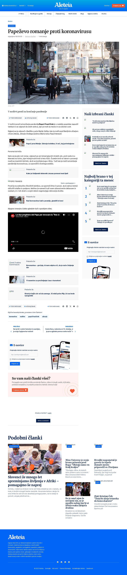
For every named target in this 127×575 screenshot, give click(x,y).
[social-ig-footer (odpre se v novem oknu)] (69, 562)
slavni (69, 446)
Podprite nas (117, 6)
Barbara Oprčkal (30, 36)
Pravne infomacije (65, 568)
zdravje (44, 316)
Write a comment (43, 421)
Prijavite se (15, 364)
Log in (49, 413)
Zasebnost (89, 568)
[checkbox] (10, 359)
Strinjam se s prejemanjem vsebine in (23, 359)
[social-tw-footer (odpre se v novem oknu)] (65, 562)
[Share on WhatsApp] (77, 118)
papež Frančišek (33, 316)
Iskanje (31, 6)
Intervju (49, 14)
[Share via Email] (74, 118)
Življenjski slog (60, 14)
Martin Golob (73, 14)
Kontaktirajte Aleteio (78, 568)
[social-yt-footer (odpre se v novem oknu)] (58, 562)
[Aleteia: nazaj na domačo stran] (63, 5)
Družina (104, 14)
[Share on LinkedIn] (67, 118)
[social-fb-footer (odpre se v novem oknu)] (62, 562)
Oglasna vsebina (93, 14)
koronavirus (13, 316)
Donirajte (48, 568)
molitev (22, 316)
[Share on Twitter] (70, 118)
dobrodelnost (14, 446)
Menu (22, 14)
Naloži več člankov (100, 163)
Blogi (82, 14)
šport (98, 482)
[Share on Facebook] (63, 118)
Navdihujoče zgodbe (36, 14)
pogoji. (33, 359)
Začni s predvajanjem (67, 183)
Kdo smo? (55, 568)
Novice (10, 21)
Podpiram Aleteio (18, 390)
